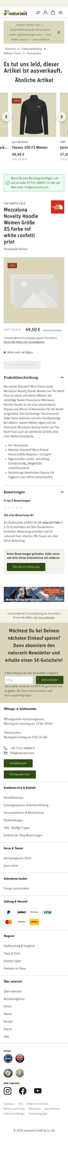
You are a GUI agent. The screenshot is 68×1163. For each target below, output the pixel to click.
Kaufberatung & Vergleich (19, 945)
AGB (21, 1104)
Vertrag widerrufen (20, 774)
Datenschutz (35, 1109)
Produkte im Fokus (15, 968)
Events (8, 1029)
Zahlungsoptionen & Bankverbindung (26, 805)
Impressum (9, 1104)
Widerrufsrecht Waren (38, 1104)
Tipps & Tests (12, 953)
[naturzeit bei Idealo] (8, 1058)
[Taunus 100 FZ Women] (34, 114)
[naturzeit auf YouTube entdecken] (38, 1093)
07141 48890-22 (38, 182)
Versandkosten (46, 617)
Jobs (6, 1036)
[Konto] (45, 12)
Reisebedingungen (38, 1113)
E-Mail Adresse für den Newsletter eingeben (31, 673)
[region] (34, 121)
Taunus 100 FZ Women (29, 147)
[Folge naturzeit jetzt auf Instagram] (7, 1093)
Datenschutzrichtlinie (34, 690)
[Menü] (60, 12)
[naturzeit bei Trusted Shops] (8, 1073)
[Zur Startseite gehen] (17, 13)
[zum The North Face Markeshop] (56, 207)
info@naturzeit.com (36, 187)
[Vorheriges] (6, 116)
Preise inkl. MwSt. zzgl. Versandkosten (24, 342)
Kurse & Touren (13, 848)
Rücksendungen (13, 820)
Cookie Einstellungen (14, 1113)
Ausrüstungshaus (14, 998)
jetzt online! (11, 865)
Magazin (9, 936)
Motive (8, 1013)
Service (8, 1021)
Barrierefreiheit (52, 1109)
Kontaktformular (18, 763)
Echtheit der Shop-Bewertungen (23, 835)
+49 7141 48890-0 (22, 748)
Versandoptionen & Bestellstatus (24, 812)
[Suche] (38, 12)
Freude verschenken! (16, 888)
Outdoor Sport (12, 960)
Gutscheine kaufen (15, 878)
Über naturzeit (13, 981)
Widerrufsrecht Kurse (14, 1109)
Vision (7, 1006)
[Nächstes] (61, 116)
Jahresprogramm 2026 (17, 858)
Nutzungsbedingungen (18, 695)
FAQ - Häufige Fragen (17, 827)
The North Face (15, 203)
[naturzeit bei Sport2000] (19, 1058)
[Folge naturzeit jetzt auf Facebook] (22, 1093)
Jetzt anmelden (50, 680)
